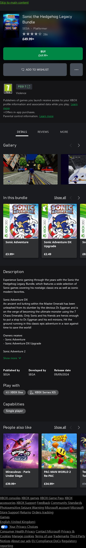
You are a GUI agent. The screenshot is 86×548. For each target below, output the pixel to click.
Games (5, 517)
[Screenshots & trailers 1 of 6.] (30, 169)
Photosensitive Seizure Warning (22, 507)
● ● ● (76, 69)
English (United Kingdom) (17, 522)
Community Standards (66, 502)
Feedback (43, 502)
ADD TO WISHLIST (37, 69)
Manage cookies (23, 536)
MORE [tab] (64, 132)
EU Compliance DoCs (46, 541)
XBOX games (30, 498)
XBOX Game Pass (52, 498)
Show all (60, 197)
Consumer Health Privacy (17, 531)
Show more (10, 358)
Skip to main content (14, 2)
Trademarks (61, 536)
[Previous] (71, 145)
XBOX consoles (10, 498)
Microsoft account (57, 507)
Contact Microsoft (48, 531)
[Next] (79, 145)
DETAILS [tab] (22, 132)
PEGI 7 (22, 86)
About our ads (21, 541)
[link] (20, 231)
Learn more (46, 116)
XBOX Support (26, 502)
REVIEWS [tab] (43, 132)
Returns (25, 512)
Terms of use (43, 536)
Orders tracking (42, 512)
